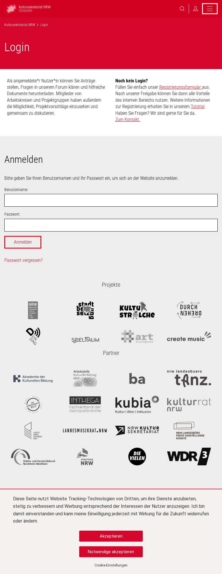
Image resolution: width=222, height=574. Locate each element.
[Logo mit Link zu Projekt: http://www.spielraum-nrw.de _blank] (85, 336)
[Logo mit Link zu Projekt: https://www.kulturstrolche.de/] (137, 310)
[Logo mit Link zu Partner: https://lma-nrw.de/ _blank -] (33, 431)
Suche (182, 8)
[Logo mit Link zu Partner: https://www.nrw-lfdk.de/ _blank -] (189, 431)
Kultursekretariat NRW (19, 25)
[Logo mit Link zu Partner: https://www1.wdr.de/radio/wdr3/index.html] (189, 457)
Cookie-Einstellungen (111, 565)
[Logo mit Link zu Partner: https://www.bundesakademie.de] (137, 379)
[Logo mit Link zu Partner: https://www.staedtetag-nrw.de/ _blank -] (85, 457)
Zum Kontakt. (127, 119)
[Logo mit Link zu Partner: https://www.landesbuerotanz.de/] (189, 379)
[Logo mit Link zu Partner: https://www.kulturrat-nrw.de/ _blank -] (189, 405)
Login (195, 8)
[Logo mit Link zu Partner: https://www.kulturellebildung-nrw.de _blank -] (85, 379)
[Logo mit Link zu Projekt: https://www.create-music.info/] (189, 336)
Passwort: (12, 214)
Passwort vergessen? (23, 260)
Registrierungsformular (180, 87)
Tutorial (197, 106)
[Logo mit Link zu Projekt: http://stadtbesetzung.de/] (85, 310)
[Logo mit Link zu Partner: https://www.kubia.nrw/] (137, 405)
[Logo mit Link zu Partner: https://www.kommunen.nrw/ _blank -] (33, 457)
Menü (210, 8)
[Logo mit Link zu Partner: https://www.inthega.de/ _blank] (85, 405)
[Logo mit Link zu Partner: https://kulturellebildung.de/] (33, 379)
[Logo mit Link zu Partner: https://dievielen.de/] (137, 457)
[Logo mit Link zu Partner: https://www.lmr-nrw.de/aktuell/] (85, 431)
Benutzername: (16, 189)
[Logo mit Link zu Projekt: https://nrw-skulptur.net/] (33, 310)
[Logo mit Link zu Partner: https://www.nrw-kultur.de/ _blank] (137, 431)
